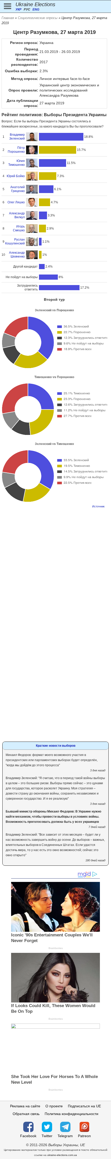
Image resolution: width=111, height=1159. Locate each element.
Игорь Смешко (19, 228)
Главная (8, 18)
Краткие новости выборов (55, 745)
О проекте (54, 1106)
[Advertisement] (55, 567)
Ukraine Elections (35, 4)
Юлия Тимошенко (16, 163)
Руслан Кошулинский (15, 241)
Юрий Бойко (16, 176)
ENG (36, 9)
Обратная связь (26, 1114)
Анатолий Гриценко (17, 189)
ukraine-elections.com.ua (62, 1155)
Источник (98, 506)
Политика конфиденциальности (71, 1114)
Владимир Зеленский (17, 136)
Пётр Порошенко (16, 149)
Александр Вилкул (17, 215)
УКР (18, 9)
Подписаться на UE (84, 1106)
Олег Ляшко (16, 202)
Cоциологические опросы (38, 18)
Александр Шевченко (17, 254)
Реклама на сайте (25, 1106)
